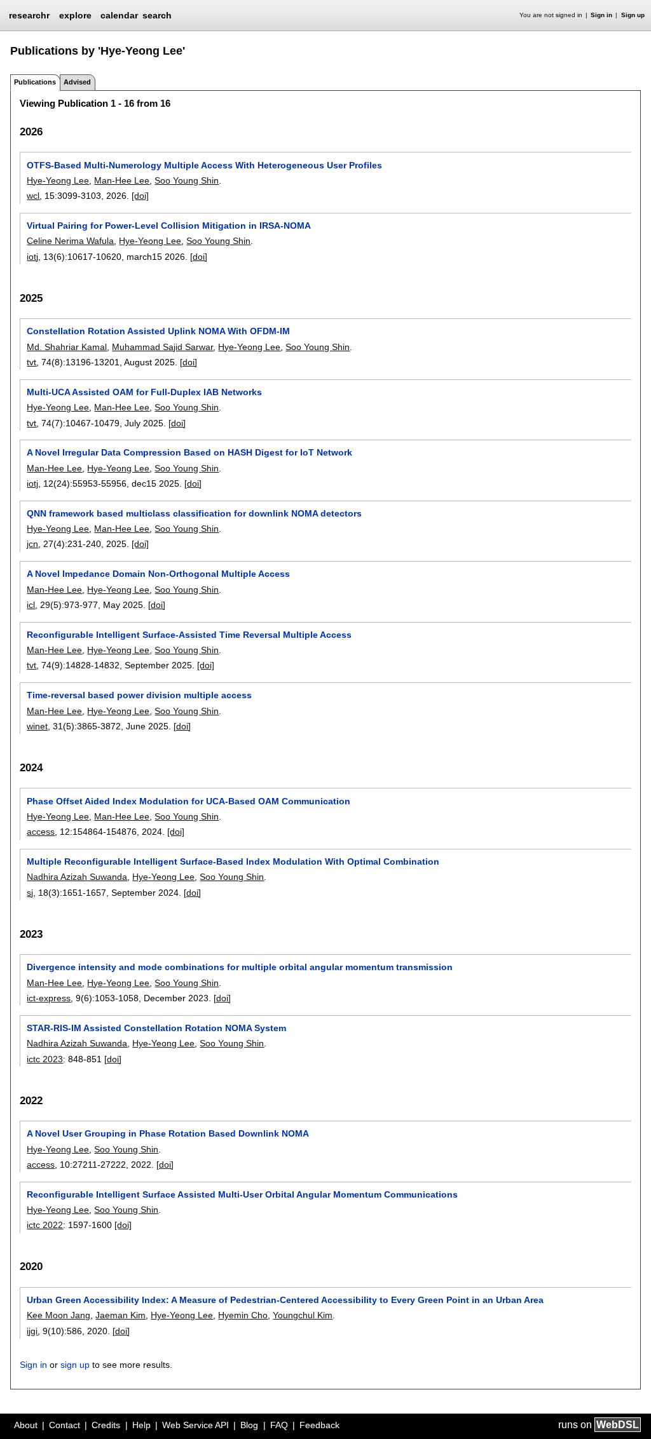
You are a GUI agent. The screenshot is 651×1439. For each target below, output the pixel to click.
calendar (119, 15)
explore (75, 15)
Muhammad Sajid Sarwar (162, 347)
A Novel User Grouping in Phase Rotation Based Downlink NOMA (168, 1133)
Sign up (633, 14)
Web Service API (195, 1425)
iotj (32, 257)
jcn (32, 544)
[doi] (140, 196)
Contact (64, 1425)
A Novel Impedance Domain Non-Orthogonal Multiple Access (158, 574)
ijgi (32, 1331)
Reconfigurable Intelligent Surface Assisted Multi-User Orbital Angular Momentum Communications (242, 1194)
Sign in (601, 14)
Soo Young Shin (186, 180)
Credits (106, 1425)
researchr (29, 14)
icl (31, 605)
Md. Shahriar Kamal (67, 347)
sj (30, 893)
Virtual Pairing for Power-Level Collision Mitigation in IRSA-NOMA (169, 225)
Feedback (319, 1425)
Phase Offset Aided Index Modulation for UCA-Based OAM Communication (188, 801)
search (157, 15)
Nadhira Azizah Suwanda (77, 877)
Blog (249, 1425)
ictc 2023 (45, 1059)
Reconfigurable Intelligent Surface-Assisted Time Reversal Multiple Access (189, 635)
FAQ (279, 1425)
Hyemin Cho (243, 1315)
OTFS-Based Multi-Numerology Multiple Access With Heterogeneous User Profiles (204, 165)
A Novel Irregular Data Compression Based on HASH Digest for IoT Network (189, 452)
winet (37, 726)
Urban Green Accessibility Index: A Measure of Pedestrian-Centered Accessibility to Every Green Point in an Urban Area (285, 1300)
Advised (77, 82)
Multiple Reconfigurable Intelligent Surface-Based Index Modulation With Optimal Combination (233, 861)
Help (141, 1425)
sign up (75, 1365)
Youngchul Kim (302, 1315)
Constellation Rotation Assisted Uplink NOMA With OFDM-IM (158, 331)
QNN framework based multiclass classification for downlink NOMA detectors (194, 513)
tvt (31, 362)
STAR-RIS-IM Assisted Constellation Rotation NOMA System (156, 1028)
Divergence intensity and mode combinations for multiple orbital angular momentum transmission (240, 967)
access (41, 832)
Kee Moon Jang (58, 1315)
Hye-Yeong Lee (58, 180)
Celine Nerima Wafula (70, 241)
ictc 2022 (45, 1225)
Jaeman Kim (120, 1315)
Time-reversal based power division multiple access (139, 695)
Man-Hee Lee (121, 180)
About (26, 1425)
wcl (33, 196)
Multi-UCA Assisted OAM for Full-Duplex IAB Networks (144, 392)
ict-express (49, 998)
